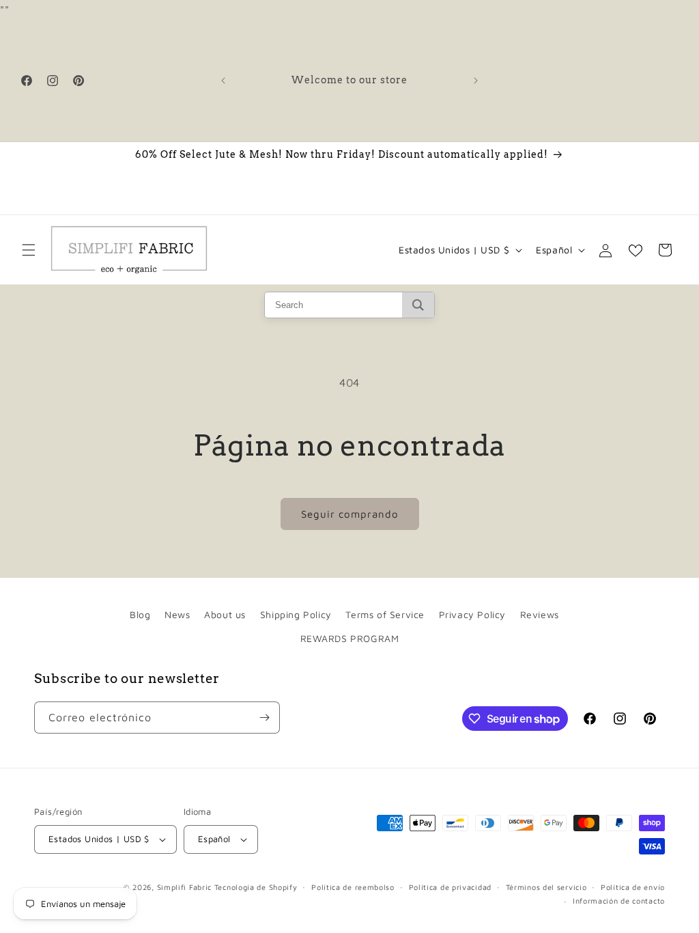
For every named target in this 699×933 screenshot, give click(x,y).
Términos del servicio (546, 886)
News (177, 614)
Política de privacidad (450, 886)
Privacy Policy (472, 614)
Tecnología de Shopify (256, 886)
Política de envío (633, 886)
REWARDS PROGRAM (349, 638)
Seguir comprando (350, 514)
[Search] (418, 305)
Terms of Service (385, 614)
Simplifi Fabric (184, 886)
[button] (29, 250)
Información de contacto (619, 900)
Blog (140, 614)
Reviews (539, 614)
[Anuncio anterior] (223, 81)
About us (225, 614)
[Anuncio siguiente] (476, 81)
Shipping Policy (296, 614)
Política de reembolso (353, 886)
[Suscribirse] (264, 717)
